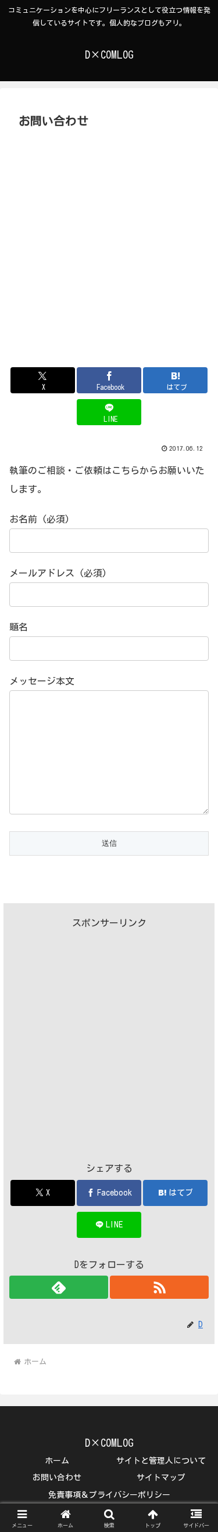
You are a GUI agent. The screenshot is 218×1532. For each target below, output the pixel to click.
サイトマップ (161, 1477)
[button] (195, 1399)
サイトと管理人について (161, 1461)
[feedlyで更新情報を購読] (58, 1287)
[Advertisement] (109, 247)
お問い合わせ (57, 1477)
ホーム (57, 1461)
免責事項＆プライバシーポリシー (109, 1495)
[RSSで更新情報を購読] (159, 1287)
